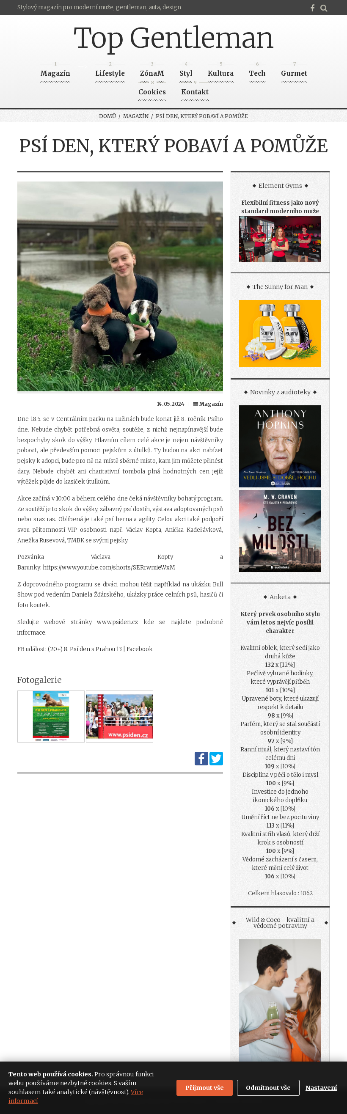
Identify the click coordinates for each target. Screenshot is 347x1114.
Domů (107, 116)
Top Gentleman (173, 38)
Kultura (221, 70)
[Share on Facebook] (201, 763)
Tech (257, 70)
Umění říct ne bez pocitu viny (280, 817)
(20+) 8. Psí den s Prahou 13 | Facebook (100, 649)
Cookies (152, 89)
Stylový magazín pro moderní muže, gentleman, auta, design (99, 7)
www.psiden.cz (117, 622)
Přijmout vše (204, 1088)
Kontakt (195, 89)
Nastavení (321, 1088)
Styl (186, 70)
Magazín (55, 70)
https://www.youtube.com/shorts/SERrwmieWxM (109, 567)
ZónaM (152, 70)
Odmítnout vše (268, 1088)
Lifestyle (110, 70)
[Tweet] (216, 763)
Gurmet (294, 70)
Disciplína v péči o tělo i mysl (280, 774)
